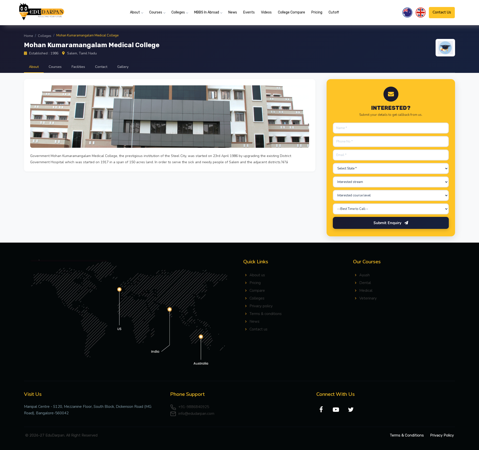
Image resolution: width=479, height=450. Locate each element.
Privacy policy (261, 305)
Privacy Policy (442, 435)
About (135, 12)
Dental (365, 282)
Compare (257, 290)
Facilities (78, 66)
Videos (266, 12)
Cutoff (334, 12)
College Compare (291, 12)
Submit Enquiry (387, 222)
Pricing (316, 12)
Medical (365, 290)
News (232, 12)
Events (249, 12)
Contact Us (442, 12)
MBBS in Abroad (206, 12)
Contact (101, 66)
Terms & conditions (265, 313)
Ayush (364, 275)
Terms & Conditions (407, 435)
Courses (155, 12)
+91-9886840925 (193, 406)
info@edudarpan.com (195, 413)
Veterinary (368, 298)
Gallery (122, 66)
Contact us (258, 329)
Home (28, 36)
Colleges (178, 12)
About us (257, 275)
